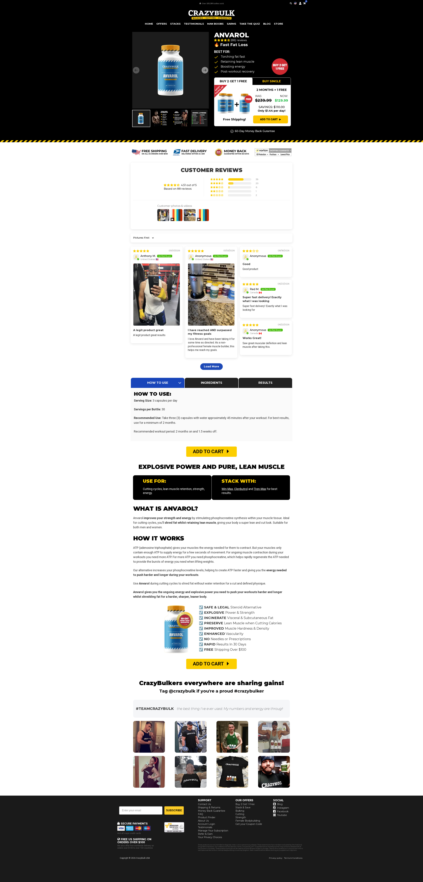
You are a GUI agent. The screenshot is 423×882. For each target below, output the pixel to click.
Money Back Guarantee (211, 810)
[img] (141, 251)
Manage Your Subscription (213, 830)
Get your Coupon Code (248, 824)
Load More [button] (211, 366)
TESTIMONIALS (194, 23)
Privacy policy (275, 858)
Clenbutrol (241, 489)
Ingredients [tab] (211, 383)
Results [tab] (265, 383)
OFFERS (161, 23)
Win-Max (227, 489)
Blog (280, 804)
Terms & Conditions (293, 858)
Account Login (206, 824)
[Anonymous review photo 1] (211, 294)
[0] (304, 3)
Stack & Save (242, 807)
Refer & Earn (205, 833)
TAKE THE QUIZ (249, 23)
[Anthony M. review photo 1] (156, 294)
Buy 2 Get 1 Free (245, 804)
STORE (278, 23)
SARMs (231, 23)
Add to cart (269, 119)
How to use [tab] (157, 383)
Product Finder (206, 817)
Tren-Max (260, 489)
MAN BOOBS (215, 23)
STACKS (175, 23)
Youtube (282, 815)
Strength (240, 817)
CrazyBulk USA (143, 858)
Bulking (239, 810)
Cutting (239, 814)
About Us (203, 820)
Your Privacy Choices (210, 837)
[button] (205, 70)
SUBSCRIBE (174, 810)
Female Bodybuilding (247, 820)
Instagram (283, 807)
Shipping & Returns (209, 807)
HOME (149, 23)
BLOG (267, 23)
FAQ (200, 814)
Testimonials (205, 827)
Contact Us (204, 804)
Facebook (282, 811)
